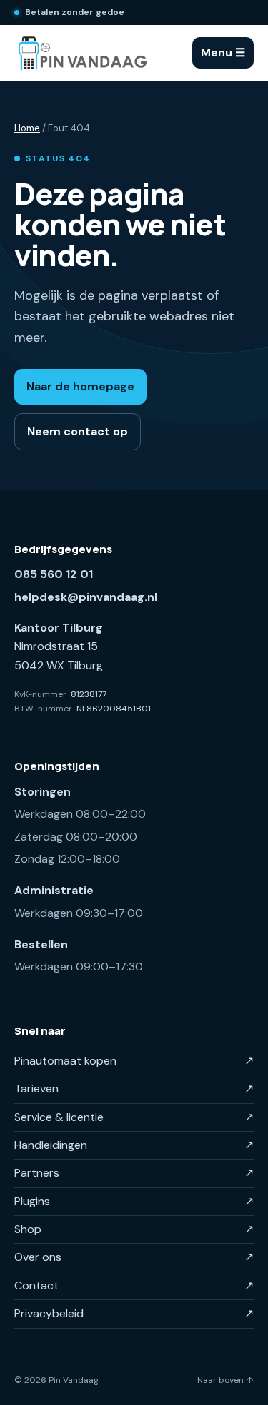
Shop (134, 1229)
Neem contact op (77, 431)
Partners (134, 1172)
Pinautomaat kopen (134, 1060)
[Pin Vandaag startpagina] (82, 52)
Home (27, 128)
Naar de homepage (80, 386)
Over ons (134, 1256)
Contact (134, 1285)
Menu (223, 52)
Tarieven (134, 1088)
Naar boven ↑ (225, 1380)
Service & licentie (134, 1117)
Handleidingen (134, 1144)
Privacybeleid (134, 1313)
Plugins (134, 1201)
